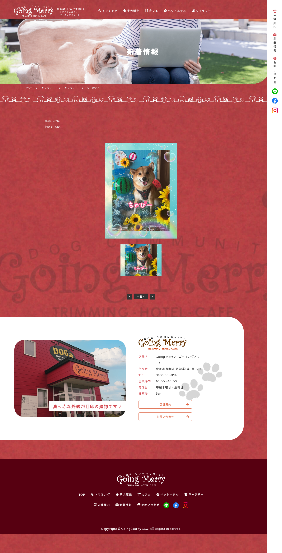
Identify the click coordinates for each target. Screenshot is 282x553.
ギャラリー (203, 10)
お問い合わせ (275, 73)
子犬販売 (133, 10)
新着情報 (275, 45)
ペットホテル (177, 10)
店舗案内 (275, 21)
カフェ (153, 10)
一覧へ (141, 297)
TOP (81, 494)
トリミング (109, 10)
